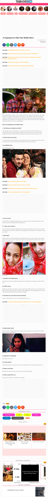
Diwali (19, 414)
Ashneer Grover (23, 13)
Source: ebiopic (4, 275)
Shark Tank (10, 13)
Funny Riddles (33, 13)
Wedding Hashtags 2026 (8, 414)
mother (7, 403)
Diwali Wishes (36, 414)
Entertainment (29, 4)
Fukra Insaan (41, 13)
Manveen (44, 41)
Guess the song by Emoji (17, 418)
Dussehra (6, 418)
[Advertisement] (24, 26)
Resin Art (16, 4)
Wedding (3, 13)
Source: (3, 113)
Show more (28, 418)
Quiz (21, 4)
